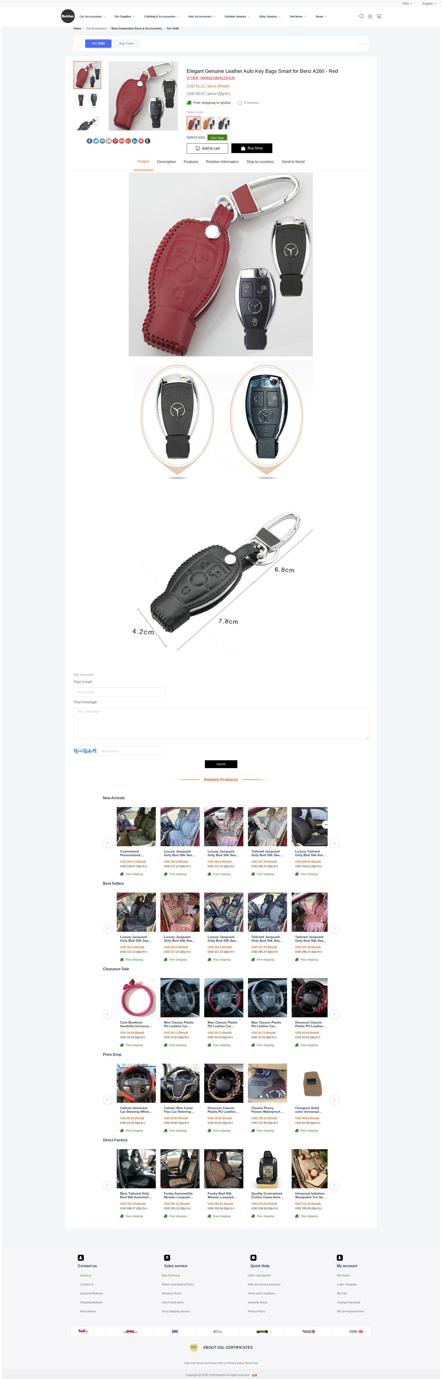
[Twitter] (96, 142)
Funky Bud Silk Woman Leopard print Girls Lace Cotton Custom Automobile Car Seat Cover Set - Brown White (224, 1195)
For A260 (173, 28)
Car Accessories (90, 16)
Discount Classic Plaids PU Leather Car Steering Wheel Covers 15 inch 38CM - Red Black (310, 1024)
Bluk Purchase (171, 1275)
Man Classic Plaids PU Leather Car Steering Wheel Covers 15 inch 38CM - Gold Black (179, 1024)
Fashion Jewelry (235, 16)
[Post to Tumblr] (147, 142)
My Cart (342, 1293)
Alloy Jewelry (268, 16)
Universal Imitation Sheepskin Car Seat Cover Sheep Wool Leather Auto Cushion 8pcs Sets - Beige (311, 1195)
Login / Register (347, 1284)
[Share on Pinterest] (115, 142)
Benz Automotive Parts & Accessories (136, 28)
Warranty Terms (171, 1293)
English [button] (427, 3)
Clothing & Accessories (159, 16)
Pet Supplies (123, 16)
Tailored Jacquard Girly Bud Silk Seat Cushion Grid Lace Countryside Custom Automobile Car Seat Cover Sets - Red (310, 938)
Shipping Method (91, 1302)
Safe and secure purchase (264, 1284)
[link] (77, 28)
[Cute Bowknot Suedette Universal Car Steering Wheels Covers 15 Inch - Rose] (136, 1016)
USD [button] (405, 3)
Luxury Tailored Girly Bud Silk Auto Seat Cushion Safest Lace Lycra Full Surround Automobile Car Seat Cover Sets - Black (311, 853)
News (319, 16)
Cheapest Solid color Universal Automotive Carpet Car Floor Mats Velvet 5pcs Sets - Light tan (310, 1109)
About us (85, 1275)
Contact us (87, 1284)
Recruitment (88, 1311)
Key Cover (126, 43)
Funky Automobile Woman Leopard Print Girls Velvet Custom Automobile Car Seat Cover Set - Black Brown (179, 1195)
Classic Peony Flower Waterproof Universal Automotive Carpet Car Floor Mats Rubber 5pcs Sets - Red (266, 1109)
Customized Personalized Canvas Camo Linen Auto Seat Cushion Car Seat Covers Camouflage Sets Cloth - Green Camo (136, 853)
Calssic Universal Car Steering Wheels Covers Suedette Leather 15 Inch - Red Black (136, 1109)
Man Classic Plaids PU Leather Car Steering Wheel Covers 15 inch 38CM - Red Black (222, 1024)
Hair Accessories (200, 16)
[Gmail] (122, 142)
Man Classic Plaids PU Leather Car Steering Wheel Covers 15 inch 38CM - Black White (266, 1024)
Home (77, 28)
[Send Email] (109, 142)
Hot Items (296, 16)
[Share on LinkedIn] (134, 142)
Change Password (348, 1302)
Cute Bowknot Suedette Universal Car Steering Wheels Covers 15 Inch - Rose (136, 1024)
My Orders (343, 1275)
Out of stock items (173, 1302)
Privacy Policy (256, 1311)
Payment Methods (91, 1293)
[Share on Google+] (128, 142)
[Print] (102, 142)
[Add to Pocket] (141, 142)
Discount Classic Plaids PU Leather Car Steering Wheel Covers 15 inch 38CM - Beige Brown (223, 1109)
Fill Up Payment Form (350, 1311)
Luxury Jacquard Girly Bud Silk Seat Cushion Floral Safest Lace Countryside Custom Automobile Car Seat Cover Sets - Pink (223, 853)
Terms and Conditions (261, 1293)
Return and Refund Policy (178, 1284)
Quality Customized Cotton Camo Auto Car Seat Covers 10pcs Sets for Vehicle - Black (266, 1195)
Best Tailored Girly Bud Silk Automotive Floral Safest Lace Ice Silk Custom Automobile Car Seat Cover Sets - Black (136, 1195)
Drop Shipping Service (176, 1311)
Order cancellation (259, 1275)
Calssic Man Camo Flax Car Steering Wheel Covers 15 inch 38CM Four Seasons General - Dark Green (178, 1109)
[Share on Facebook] (89, 142)
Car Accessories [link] (96, 28)
